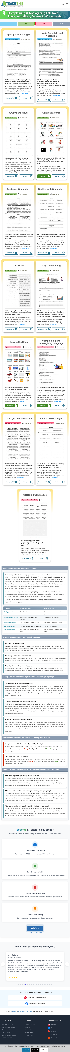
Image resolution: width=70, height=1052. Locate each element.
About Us (27, 1027)
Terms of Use (29, 1030)
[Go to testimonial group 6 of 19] (27, 984)
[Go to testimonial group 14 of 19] (42, 984)
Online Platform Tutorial (9, 1035)
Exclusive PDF (10, 98)
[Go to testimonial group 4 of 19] (24, 984)
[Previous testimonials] (3, 964)
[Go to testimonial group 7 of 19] (29, 984)
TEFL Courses (6, 1032)
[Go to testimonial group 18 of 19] (49, 984)
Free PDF (42, 176)
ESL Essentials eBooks (8, 1027)
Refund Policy (29, 1032)
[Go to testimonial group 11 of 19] (36, 984)
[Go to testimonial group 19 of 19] (51, 984)
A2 (8, 24)
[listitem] (35, 848)
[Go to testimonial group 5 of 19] (25, 984)
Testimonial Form (7, 1038)
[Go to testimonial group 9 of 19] (33, 984)
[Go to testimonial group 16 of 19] (45, 984)
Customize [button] (44, 1050)
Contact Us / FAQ (30, 1024)
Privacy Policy (29, 1035)
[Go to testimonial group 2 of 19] (20, 984)
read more (25, 93)
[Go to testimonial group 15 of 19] (44, 984)
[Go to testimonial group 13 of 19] (40, 984)
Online (25, 98)
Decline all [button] (35, 1050)
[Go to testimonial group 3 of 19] (22, 984)
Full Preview (19, 59)
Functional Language (25, 1011)
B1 (26, 24)
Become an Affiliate (7, 1030)
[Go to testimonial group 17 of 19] (47, 984)
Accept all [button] (26, 1050)
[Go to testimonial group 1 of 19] (18, 984)
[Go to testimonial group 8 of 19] (31, 984)
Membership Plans (7, 1024)
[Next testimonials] (67, 964)
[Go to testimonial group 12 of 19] (38, 984)
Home (14, 1011)
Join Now (35, 928)
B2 (44, 24)
